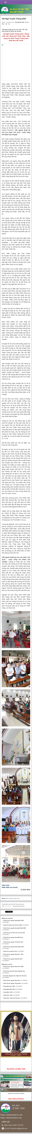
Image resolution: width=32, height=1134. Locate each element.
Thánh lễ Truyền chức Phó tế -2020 (12, 925)
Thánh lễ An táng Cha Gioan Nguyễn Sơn (14, 971)
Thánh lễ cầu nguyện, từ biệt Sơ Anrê (13, 942)
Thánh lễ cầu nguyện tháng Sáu (11, 980)
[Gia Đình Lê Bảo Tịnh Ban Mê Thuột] (5, 10)
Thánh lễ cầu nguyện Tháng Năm (12, 983)
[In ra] (26, 25)
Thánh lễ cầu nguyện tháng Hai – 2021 (13, 954)
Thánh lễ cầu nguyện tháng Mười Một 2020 (14, 928)
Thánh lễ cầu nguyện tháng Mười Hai (13, 937)
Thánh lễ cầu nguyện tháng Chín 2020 (13, 966)
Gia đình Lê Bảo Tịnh (16, 1068)
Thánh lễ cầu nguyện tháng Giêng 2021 (13, 946)
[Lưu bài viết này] (29, 25)
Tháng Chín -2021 (7, 995)
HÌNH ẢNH (5, 885)
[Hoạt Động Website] (16, 1083)
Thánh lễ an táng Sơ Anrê (10, 951)
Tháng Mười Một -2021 (9, 989)
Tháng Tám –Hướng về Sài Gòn (11, 998)
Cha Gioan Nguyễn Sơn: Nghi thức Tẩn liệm (15, 976)
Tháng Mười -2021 (8, 992)
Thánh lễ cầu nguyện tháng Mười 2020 (13, 920)
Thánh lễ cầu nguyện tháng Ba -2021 (12, 959)
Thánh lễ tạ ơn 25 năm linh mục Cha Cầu (14, 932)
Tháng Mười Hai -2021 (9, 986)
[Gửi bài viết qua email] (23, 25)
